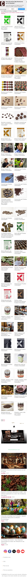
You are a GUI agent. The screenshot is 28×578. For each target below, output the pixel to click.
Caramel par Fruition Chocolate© (6, 185)
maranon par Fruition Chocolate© (6, 350)
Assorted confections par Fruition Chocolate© (20, 77)
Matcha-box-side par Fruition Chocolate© (19, 365)
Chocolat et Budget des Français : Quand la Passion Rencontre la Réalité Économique (13, 517)
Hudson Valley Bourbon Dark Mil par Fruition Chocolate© (20, 301)
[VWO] (5, 9)
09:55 (12, 497)
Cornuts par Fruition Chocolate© (6, 219)
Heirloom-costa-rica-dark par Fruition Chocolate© (6, 285)
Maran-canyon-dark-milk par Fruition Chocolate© (19, 334)
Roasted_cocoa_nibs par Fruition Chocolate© (19, 414)
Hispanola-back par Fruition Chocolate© (6, 301)
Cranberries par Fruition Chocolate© (19, 219)
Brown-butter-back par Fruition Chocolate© (20, 139)
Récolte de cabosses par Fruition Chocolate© (6, 397)
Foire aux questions (7, 570)
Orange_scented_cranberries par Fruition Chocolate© (7, 381)
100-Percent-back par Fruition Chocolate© (6, 43)
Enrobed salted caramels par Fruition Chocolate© (20, 252)
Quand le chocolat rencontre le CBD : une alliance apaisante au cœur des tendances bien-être (13, 493)
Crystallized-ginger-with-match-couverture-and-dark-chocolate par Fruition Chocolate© (7, 235)
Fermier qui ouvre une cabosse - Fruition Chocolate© (20, 269)
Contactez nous (6, 557)
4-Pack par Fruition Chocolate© (19, 43)
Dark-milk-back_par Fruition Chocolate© (6, 251)
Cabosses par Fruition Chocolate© (20, 169)
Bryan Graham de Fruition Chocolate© (6, 154)
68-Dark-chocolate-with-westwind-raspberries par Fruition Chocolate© (19, 60)
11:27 (7, 473)
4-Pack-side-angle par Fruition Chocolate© (6, 58)
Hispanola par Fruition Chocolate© (20, 284)
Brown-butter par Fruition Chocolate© (6, 139)
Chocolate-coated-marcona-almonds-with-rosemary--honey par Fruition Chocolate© (7, 202)
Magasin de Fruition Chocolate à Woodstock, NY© (19, 318)
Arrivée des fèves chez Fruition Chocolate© (7, 76)
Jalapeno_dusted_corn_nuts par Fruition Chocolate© (7, 318)
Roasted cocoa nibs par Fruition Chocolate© (20, 396)
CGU (4, 561)
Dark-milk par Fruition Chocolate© (20, 234)
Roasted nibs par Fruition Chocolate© (6, 413)
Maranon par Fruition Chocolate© (20, 350)
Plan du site (6, 565)
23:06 (6, 520)
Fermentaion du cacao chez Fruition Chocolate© (7, 269)
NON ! (12, 9)
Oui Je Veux (21, 9)
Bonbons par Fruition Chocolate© (6, 93)
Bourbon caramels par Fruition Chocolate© (20, 123)
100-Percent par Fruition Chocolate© (19, 27)
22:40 (6, 544)
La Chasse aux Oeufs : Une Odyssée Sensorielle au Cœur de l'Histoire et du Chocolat (12, 541)
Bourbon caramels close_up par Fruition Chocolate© (6, 124)
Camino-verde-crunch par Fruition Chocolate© (7, 28)
